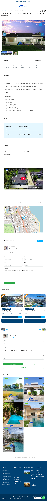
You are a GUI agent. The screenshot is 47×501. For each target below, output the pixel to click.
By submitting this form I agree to (15, 278)
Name (5, 256)
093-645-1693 (13, 247)
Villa (15, 472)
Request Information (9, 282)
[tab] (40, 24)
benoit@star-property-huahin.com (24, 2)
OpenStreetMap (36, 232)
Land (15, 475)
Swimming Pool (8, 154)
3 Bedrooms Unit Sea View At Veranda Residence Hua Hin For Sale (30, 312)
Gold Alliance (29, 496)
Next (40, 329)
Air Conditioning (8, 151)
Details (20, 317)
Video (6, 15)
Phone (25, 256)
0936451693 (39, 474)
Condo (15, 470)
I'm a (25, 262)
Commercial (16, 479)
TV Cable (27, 151)
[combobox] (33, 265)
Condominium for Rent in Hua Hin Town (34, 484)
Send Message (13, 364)
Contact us (38, 480)
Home (11, 496)
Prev (7, 329)
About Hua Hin (36, 496)
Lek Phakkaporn (6, 320)
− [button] (5, 209)
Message (6, 268)
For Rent (19, 496)
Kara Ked (28, 320)
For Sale (3, 15)
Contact (21, 498)
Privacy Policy (16, 498)
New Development (17, 481)
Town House (16, 477)
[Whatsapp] (43, 497)
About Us (24, 496)
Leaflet (32, 232)
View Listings (40, 240)
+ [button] (5, 207)
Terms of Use (22, 278)
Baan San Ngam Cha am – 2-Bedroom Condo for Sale (8, 311)
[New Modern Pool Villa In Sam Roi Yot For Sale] (23, 217)
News (11, 498)
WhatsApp (19, 247)
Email (5, 262)
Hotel (15, 483)
